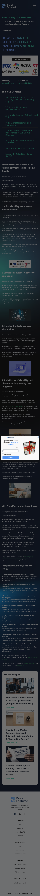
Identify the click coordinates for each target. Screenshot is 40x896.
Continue (10, 457)
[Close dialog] (38, 437)
